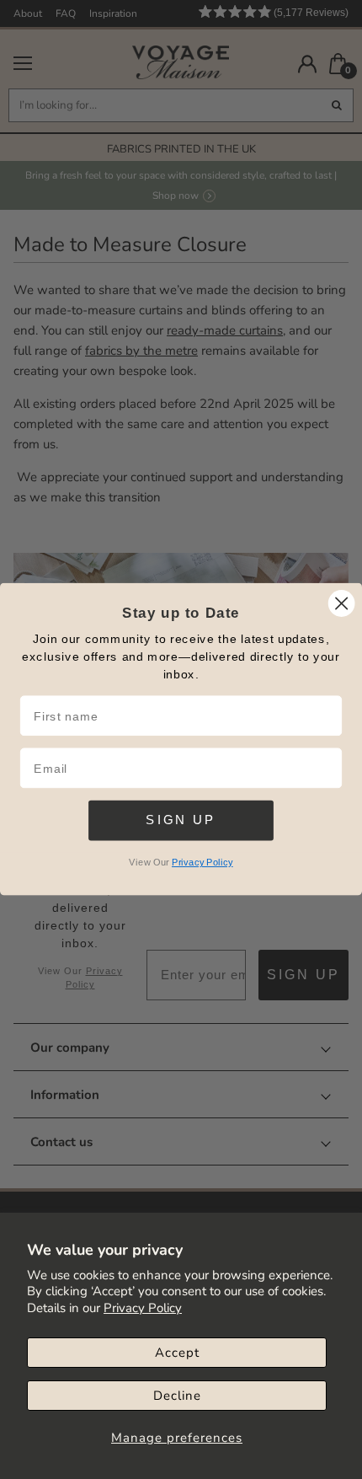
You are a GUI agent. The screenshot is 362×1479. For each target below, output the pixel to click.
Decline (177, 1395)
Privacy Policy (143, 1307)
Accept (177, 1352)
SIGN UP (181, 820)
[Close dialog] (341, 604)
